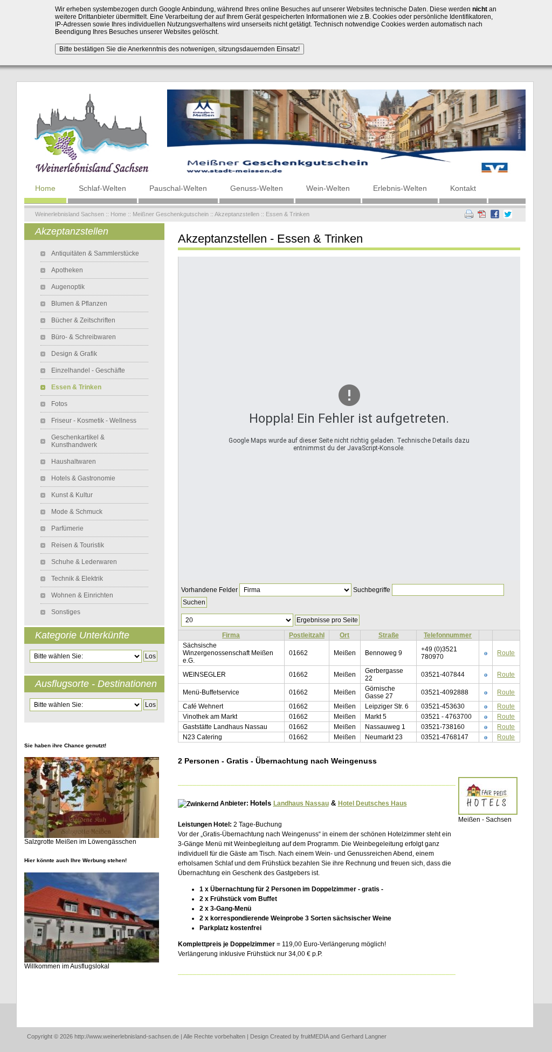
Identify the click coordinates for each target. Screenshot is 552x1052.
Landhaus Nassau (301, 803)
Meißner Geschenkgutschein (171, 214)
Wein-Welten (328, 188)
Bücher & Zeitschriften (83, 320)
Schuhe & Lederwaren (84, 562)
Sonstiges (65, 612)
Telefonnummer (448, 635)
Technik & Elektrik (77, 578)
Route (506, 653)
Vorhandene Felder (209, 590)
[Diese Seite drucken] (469, 213)
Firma (231, 635)
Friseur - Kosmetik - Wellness (93, 420)
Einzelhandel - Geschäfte (88, 370)
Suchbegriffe (371, 590)
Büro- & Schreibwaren (83, 337)
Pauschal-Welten (178, 188)
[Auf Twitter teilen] (507, 213)
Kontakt (463, 188)
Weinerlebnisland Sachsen (69, 214)
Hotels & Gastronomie (83, 478)
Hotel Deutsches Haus (372, 803)
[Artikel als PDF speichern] (482, 213)
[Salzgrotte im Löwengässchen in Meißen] (91, 797)
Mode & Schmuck (76, 511)
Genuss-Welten (256, 188)
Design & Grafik (74, 353)
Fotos (59, 404)
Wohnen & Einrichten (82, 595)
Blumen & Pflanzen (79, 303)
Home (45, 188)
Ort (344, 635)
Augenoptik (68, 287)
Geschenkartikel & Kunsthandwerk (78, 441)
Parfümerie (67, 528)
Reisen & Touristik (77, 545)
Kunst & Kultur (72, 495)
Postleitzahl (307, 635)
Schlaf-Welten (102, 188)
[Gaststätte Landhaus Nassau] (91, 916)
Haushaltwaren (73, 461)
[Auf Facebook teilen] (495, 213)
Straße (388, 635)
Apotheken (67, 270)
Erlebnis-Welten (400, 188)
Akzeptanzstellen (237, 214)
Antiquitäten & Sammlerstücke (95, 253)
